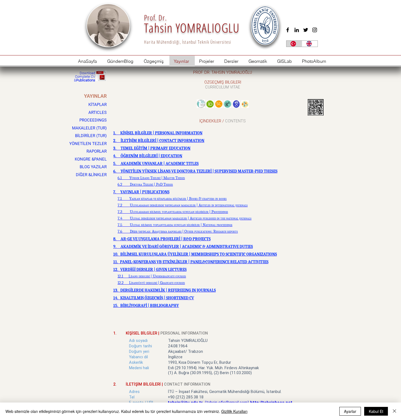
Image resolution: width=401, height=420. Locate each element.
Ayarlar (350, 411)
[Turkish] (294, 44)
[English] (310, 44)
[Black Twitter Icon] (306, 30)
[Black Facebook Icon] (288, 30)
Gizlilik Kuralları (234, 411)
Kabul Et (376, 411)
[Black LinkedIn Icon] (297, 30)
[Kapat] (394, 411)
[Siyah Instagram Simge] (315, 30)
